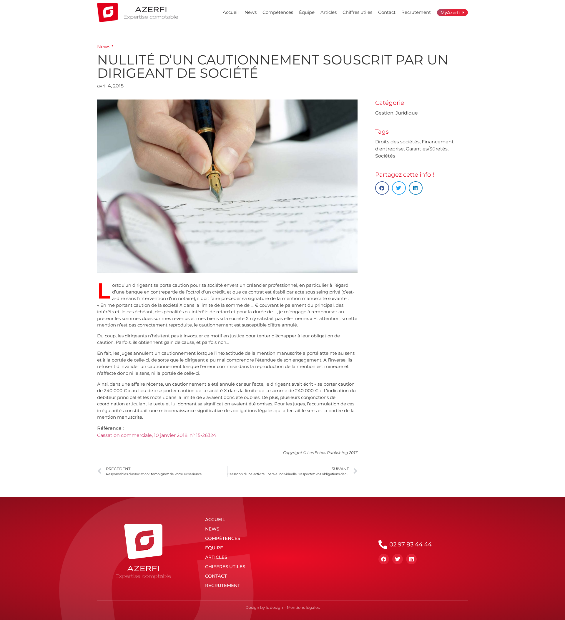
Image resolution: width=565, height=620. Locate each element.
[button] (382, 188)
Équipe (307, 12)
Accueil (231, 12)
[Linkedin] (411, 559)
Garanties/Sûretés (427, 149)
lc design (274, 607)
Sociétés (385, 156)
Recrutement (416, 12)
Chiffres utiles (357, 12)
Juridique (407, 113)
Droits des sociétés (397, 142)
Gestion (384, 113)
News (251, 12)
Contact (387, 12)
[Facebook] (383, 559)
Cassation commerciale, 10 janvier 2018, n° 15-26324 (156, 435)
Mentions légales (303, 607)
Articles (328, 12)
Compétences (277, 12)
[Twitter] (397, 559)
